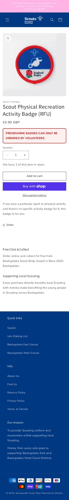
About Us (13, 376)
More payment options (35, 195)
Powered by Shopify (52, 493)
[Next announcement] (62, 6)
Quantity (8, 147)
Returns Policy (16, 392)
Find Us (12, 384)
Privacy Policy (15, 401)
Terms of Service (17, 409)
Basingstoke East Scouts (22, 344)
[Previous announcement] (7, 6)
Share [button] (10, 225)
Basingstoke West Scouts (23, 353)
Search (11, 328)
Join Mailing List (17, 336)
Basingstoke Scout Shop (28, 493)
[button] (7, 20)
